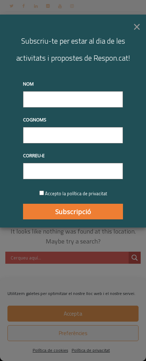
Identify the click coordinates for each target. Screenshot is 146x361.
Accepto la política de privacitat (76, 193)
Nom (28, 84)
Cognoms (34, 119)
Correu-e (34, 155)
